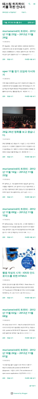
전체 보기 (31, 22)
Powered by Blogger (20, 393)
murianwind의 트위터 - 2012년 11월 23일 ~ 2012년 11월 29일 (18, 34)
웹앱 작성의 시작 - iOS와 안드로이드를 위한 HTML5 (18, 274)
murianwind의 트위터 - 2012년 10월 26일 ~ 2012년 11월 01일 (18, 353)
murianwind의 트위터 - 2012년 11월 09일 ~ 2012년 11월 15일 (18, 212)
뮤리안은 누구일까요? (9, 12)
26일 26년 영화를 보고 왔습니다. (18, 133)
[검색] (29, 3)
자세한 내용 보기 (30, 59)
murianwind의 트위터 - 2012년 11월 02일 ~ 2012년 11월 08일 (18, 313)
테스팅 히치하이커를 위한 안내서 (13, 5)
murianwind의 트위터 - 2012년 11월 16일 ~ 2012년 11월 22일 (18, 172)
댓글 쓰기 (10, 59)
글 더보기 (32, 386)
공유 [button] (3, 59)
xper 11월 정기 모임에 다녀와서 (18, 73)
